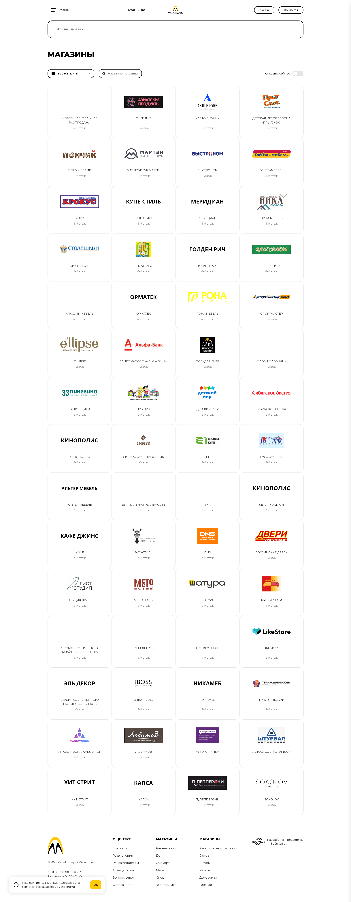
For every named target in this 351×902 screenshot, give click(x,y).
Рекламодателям (126, 863)
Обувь (204, 855)
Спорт (161, 877)
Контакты (291, 10)
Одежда (205, 885)
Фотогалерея (123, 885)
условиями (67, 886)
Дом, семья (208, 877)
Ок (96, 884)
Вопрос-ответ (123, 877)
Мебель (162, 870)
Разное (205, 870)
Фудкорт (162, 863)
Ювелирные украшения (218, 848)
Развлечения (123, 855)
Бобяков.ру (279, 843)
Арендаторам (123, 870)
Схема (264, 10)
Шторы (204, 863)
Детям (161, 855)
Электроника (166, 885)
